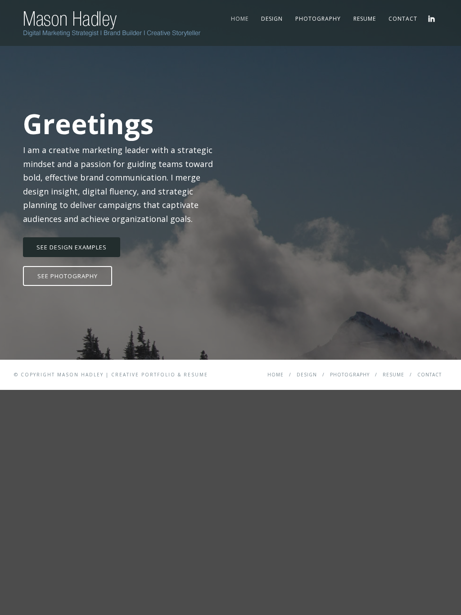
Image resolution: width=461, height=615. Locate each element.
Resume (364, 19)
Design (272, 19)
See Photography (67, 276)
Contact (403, 19)
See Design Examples (71, 247)
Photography (318, 19)
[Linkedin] (431, 18)
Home (240, 19)
